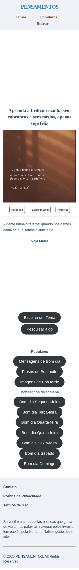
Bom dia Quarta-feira (39, 422)
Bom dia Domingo (39, 464)
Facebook (17, 209)
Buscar (42, 23)
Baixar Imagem (40, 209)
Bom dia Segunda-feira (39, 402)
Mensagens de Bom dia (39, 361)
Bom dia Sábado (39, 453)
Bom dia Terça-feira (39, 412)
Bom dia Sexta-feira (39, 443)
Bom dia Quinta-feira (40, 432)
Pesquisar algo (40, 329)
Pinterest (62, 209)
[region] (39, 67)
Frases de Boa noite (39, 372)
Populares (48, 17)
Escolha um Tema (39, 317)
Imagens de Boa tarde (39, 382)
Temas (21, 17)
